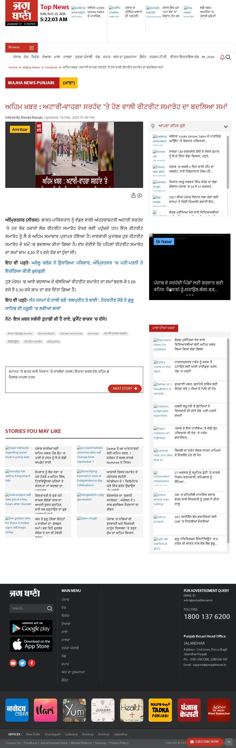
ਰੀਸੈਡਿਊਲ (13, 342)
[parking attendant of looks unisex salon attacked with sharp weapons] (88, 40)
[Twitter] (22, 663)
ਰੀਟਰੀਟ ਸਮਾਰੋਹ (32, 342)
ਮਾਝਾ (57, 57)
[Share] (133, 195)
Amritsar (103, 734)
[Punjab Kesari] (189, 710)
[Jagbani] (31, 596)
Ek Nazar (164, 242)
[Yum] (74, 710)
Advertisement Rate (54, 743)
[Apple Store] (33, 644)
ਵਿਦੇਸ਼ (35, 57)
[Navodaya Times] (17, 710)
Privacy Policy (119, 743)
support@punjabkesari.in (209, 665)
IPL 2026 (208, 57)
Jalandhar (120, 734)
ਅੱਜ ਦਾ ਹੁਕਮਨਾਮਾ (125, 57)
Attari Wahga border (20, 334)
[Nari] (45, 710)
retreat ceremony (71, 334)
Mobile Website (81, 743)
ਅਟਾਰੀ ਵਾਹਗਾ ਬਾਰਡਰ (115, 334)
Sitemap (100, 743)
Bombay (88, 734)
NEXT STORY (123, 389)
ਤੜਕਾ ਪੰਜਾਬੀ (83, 57)
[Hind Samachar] (218, 710)
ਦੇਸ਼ (26, 57)
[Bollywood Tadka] (160, 710)
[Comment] (140, 195)
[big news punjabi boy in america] (201, 26)
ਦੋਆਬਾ (46, 57)
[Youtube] (13, 663)
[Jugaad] (103, 710)
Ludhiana (71, 734)
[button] (194, 126)
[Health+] (131, 710)
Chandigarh (53, 734)
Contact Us (13, 743)
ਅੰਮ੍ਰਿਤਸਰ (53, 342)
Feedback (30, 743)
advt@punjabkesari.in (198, 600)
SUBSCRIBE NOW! (207, 742)
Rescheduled (46, 334)
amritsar (93, 334)
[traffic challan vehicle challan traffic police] (126, 31)
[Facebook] (31, 663)
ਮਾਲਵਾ (67, 57)
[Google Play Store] (33, 627)
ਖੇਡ (97, 57)
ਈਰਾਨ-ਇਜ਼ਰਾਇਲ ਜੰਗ (184, 57)
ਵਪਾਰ (106, 57)
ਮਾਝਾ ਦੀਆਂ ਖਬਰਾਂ (164, 328)
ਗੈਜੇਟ (143, 57)
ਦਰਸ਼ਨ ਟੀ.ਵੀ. (158, 57)
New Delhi (33, 734)
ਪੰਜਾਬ (17, 57)
